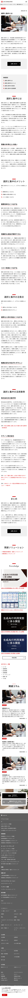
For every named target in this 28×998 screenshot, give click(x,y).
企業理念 (16, 937)
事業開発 (5, 669)
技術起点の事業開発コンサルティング (9, 840)
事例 (2, 972)
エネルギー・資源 (18, 914)
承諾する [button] (4, 995)
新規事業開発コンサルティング (7, 838)
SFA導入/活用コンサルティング (7, 855)
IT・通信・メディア (5, 911)
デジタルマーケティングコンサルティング (10, 861)
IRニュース (3, 950)
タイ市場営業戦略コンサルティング (8, 897)
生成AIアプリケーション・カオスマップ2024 (12, 610)
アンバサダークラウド (6, 903)
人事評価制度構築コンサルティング (8, 875)
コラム (2, 974)
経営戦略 (5, 671)
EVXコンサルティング (5, 883)
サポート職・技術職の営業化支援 (8, 859)
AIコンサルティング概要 (6, 824)
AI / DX (4, 667)
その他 (4, 678)
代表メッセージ (4, 940)
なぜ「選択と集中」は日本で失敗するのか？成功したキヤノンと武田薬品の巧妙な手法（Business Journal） (13, 477)
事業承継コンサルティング (8, 553)
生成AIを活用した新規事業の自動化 (8, 828)
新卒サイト (3, 967)
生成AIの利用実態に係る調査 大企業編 (10, 653)
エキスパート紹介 (5, 943)
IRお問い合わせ (4, 980)
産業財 (2, 914)
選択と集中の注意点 (10, 86)
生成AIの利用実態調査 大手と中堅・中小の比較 (12, 588)
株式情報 (3, 956)
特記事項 (16, 980)
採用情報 (3, 964)
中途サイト (16, 967)
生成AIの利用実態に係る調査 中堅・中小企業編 (12, 631)
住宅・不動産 (4, 928)
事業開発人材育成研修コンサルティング (9, 842)
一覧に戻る (14, 657)
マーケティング (6, 674)
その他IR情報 (16, 956)
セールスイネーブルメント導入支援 (8, 853)
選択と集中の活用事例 (10, 88)
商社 (2, 917)
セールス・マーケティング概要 (7, 848)
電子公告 (3, 959)
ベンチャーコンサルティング (7, 889)
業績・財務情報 (4, 953)
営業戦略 (5, 672)
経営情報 (16, 950)
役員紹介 (16, 940)
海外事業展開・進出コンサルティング (9, 895)
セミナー (16, 974)
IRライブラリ (16, 953)
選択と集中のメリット (10, 83)
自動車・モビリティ (5, 925)
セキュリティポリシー (18, 985)
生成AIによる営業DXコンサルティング (9, 850)
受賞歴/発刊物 (17, 976)
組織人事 (5, 676)
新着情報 (3, 976)
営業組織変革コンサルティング (7, 857)
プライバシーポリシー (6, 985)
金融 (15, 911)
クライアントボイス (18, 972)
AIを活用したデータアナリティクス (8, 830)
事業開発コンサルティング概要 (7, 836)
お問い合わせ (14, 64)
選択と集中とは (9, 80)
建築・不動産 (17, 920)
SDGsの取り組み (17, 943)
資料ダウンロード (18, 978)
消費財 (15, 917)
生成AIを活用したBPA (5, 826)
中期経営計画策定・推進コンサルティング (12, 551)
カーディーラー (17, 925)
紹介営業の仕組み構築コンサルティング (9, 863)
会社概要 (3, 937)
